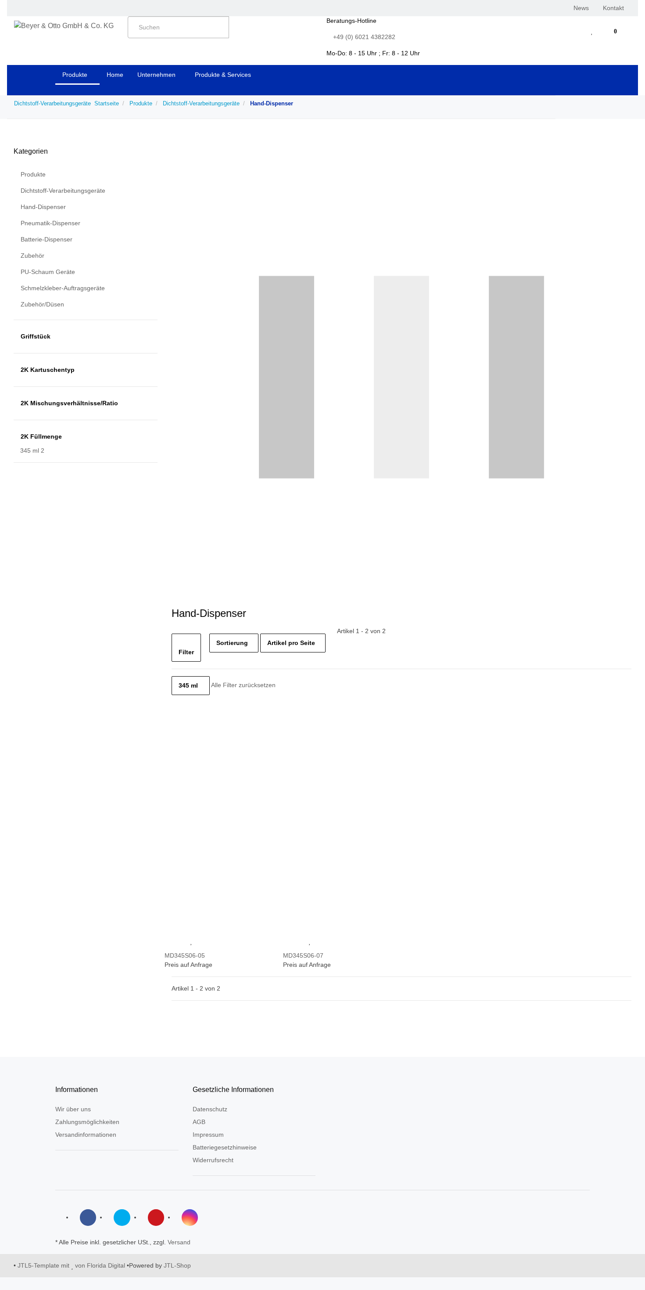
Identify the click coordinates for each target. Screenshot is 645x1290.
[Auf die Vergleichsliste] (174, 941)
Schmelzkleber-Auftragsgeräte (63, 288)
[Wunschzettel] (592, 31)
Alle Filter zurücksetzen (243, 685)
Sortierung (232, 642)
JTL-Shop (177, 1265)
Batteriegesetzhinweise (225, 1147)
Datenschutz (210, 1109)
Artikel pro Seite (291, 642)
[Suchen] (238, 25)
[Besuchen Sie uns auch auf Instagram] (190, 1217)
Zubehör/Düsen (42, 304)
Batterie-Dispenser (46, 239)
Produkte (33, 174)
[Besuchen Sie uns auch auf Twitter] (122, 1217)
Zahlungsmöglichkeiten (87, 1121)
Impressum (208, 1134)
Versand (179, 1242)
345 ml (188, 685)
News (581, 7)
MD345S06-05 (185, 955)
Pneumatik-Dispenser (50, 223)
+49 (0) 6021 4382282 (364, 36)
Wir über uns (73, 1109)
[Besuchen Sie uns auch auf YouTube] (156, 1217)
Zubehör (32, 255)
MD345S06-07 (303, 955)
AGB (199, 1121)
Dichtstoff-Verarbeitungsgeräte (63, 190)
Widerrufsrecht (213, 1160)
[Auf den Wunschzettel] (191, 941)
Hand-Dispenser (43, 206)
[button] (574, 31)
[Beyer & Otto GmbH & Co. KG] (64, 26)
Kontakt (613, 7)
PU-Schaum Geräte (48, 271)
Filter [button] (186, 652)
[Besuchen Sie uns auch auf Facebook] (88, 1217)
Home (115, 74)
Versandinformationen (85, 1134)
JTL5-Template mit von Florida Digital (72, 1265)
